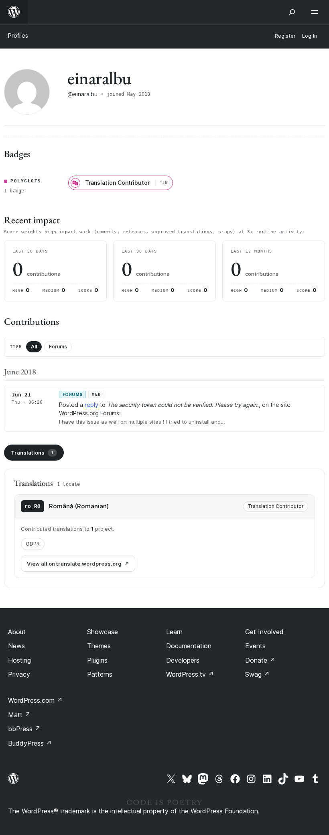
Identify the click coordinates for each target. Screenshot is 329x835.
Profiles (18, 35)
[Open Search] (292, 12)
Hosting (19, 660)
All (34, 347)
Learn (174, 632)
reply (91, 404)
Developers (182, 660)
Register (285, 36)
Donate (260, 660)
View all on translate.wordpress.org (74, 563)
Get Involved (264, 632)
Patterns (99, 674)
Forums (58, 347)
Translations (32, 452)
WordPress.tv (190, 674)
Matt (19, 715)
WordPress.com (35, 700)
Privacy (19, 674)
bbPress (24, 729)
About (17, 632)
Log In (309, 36)
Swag (257, 674)
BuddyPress (30, 743)
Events (255, 646)
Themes (99, 646)
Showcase (102, 632)
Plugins (97, 660)
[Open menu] (316, 12)
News (16, 646)
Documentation (188, 646)
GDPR (33, 544)
